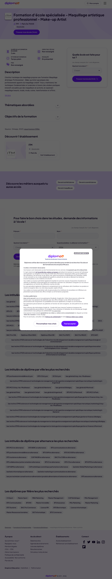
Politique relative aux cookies (74, 317)
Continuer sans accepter (81, 253)
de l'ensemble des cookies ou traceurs (47, 272)
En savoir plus (56, 311)
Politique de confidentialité (53, 317)
